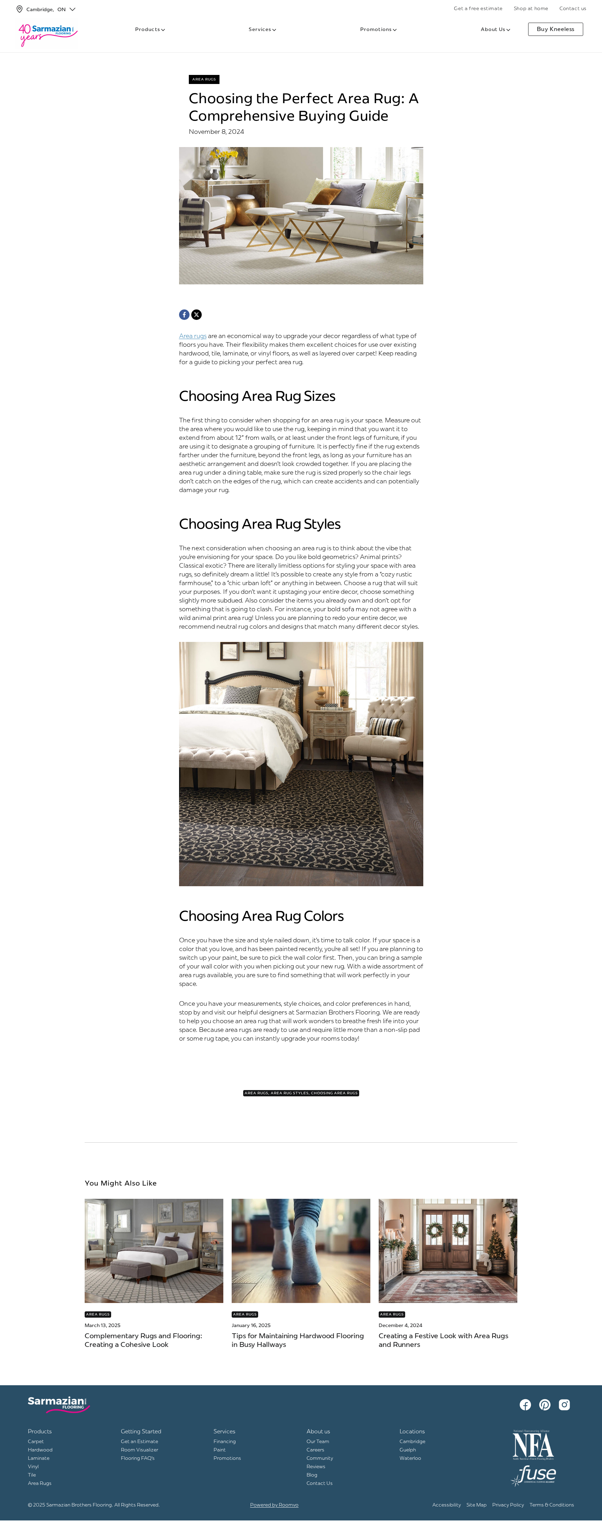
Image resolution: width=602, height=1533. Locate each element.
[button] (72, 9)
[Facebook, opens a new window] (184, 314)
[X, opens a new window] (196, 314)
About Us (493, 29)
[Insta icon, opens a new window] (565, 1404)
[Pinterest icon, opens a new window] (546, 1404)
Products (147, 29)
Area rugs (193, 336)
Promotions (376, 29)
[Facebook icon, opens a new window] (526, 1404)
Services (260, 29)
